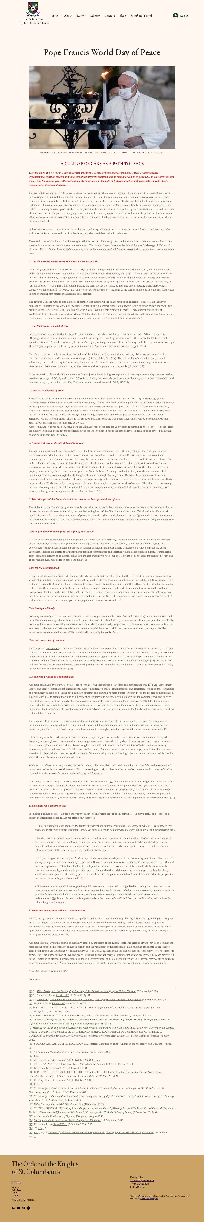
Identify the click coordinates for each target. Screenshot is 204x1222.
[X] (28, 1208)
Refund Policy (137, 1187)
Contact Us (16, 1182)
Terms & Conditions (139, 1184)
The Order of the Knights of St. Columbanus (45, 1167)
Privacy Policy (136, 1177)
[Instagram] (23, 1208)
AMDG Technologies (149, 1199)
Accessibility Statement (142, 1180)
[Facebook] (13, 1208)
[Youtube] (18, 1208)
